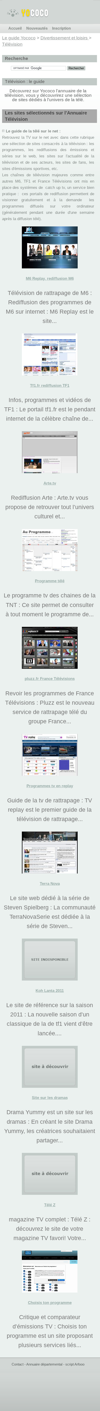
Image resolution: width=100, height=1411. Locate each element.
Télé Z (49, 1205)
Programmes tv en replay (50, 786)
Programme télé (49, 581)
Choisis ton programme (50, 1302)
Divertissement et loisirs (64, 37)
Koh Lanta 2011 (50, 990)
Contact (17, 1364)
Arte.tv (49, 483)
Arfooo (79, 1364)
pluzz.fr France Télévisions (50, 678)
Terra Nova (50, 883)
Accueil (15, 28)
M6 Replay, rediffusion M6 (50, 278)
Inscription (61, 28)
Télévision (12, 44)
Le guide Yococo (19, 37)
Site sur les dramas (50, 1098)
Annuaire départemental (44, 1364)
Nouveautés (37, 28)
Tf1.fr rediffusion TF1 (49, 385)
